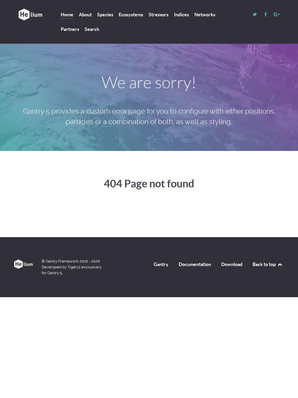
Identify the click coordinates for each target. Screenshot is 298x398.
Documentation (195, 264)
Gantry (161, 264)
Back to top (265, 264)
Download (231, 264)
